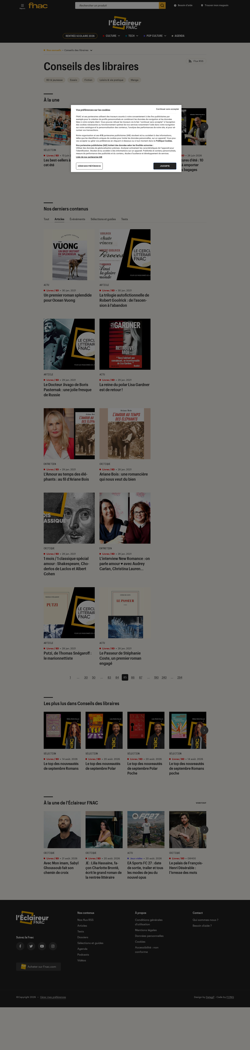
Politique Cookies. (163, 141)
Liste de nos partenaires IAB (89, 157)
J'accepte (165, 166)
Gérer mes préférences (89, 166)
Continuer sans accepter (167, 109)
